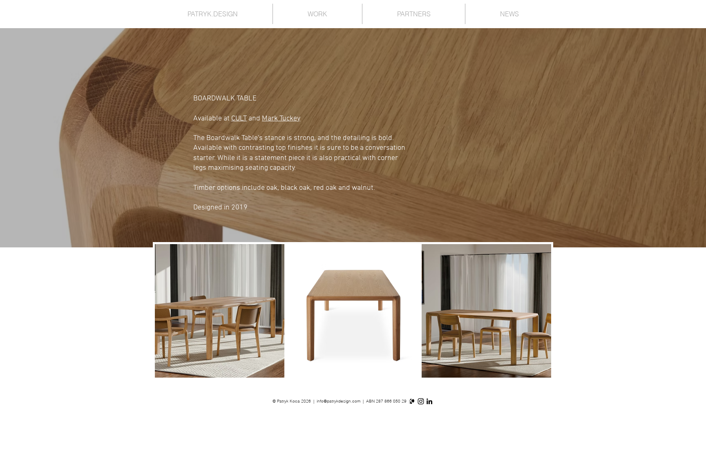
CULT (239, 118)
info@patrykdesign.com (338, 401)
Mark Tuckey (281, 118)
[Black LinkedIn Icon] (429, 401)
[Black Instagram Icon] (421, 401)
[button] (219, 311)
